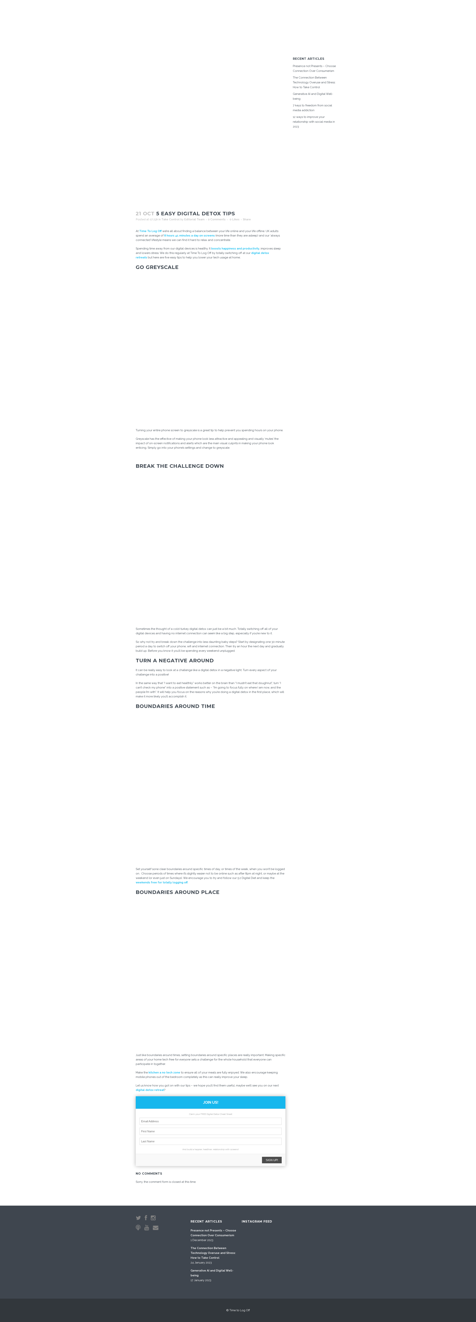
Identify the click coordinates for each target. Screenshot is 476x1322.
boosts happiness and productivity (235, 248)
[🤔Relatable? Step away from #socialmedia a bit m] (288, 1258)
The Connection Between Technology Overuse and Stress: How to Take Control (314, 82)
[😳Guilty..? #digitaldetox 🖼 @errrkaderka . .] (251, 1258)
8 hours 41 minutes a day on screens (189, 235)
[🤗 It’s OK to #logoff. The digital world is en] (269, 1258)
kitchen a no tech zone (164, 1072)
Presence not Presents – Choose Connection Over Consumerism (213, 1233)
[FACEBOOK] (327, 9)
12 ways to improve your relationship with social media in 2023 (314, 121)
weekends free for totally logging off (162, 882)
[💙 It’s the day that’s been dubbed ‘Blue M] (269, 1277)
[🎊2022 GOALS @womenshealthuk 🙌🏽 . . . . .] (288, 1277)
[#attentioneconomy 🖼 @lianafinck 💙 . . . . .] (251, 1277)
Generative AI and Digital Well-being (212, 1273)
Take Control (170, 219)
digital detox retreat (150, 1090)
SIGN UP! (272, 1160)
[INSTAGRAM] (322, 9)
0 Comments (217, 219)
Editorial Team (194, 219)
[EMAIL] (316, 9)
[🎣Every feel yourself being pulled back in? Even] (251, 1239)
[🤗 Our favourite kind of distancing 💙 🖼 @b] (269, 1239)
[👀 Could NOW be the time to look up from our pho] (288, 1239)
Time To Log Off (150, 231)
